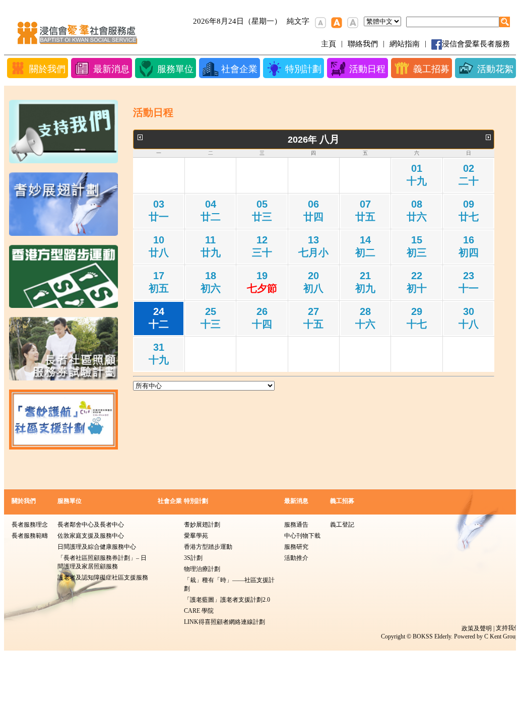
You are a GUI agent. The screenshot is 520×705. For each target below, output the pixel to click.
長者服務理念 (30, 524)
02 (469, 174)
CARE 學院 (199, 610)
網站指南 (404, 44)
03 (159, 210)
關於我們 (24, 500)
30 (469, 318)
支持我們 (508, 627)
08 (417, 210)
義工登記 (342, 524)
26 (262, 318)
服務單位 (69, 500)
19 (262, 282)
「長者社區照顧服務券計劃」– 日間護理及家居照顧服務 (102, 562)
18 (211, 282)
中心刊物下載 (302, 535)
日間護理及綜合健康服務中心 (96, 546)
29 (417, 318)
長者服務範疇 (30, 535)
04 (211, 210)
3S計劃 (193, 557)
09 (469, 210)
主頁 (328, 44)
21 (365, 282)
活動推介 (296, 557)
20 (313, 282)
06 (313, 210)
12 (262, 246)
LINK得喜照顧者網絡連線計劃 (224, 621)
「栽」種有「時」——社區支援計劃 (229, 584)
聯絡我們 (363, 44)
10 (159, 246)
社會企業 (170, 500)
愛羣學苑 (196, 535)
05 (262, 210)
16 (469, 246)
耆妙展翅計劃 (202, 524)
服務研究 (296, 546)
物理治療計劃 (202, 568)
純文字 (298, 21)
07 (365, 210)
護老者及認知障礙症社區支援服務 (102, 577)
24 (159, 318)
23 (469, 282)
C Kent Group (501, 636)
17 (159, 282)
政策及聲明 (477, 628)
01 (417, 174)
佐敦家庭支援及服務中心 (90, 535)
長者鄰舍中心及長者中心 (90, 524)
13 (313, 246)
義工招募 (342, 500)
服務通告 (296, 524)
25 (211, 318)
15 (417, 246)
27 (313, 318)
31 (159, 353)
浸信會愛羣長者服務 (476, 44)
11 (211, 246)
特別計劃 (196, 500)
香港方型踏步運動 (208, 546)
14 (365, 246)
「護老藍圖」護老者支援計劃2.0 (227, 599)
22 (417, 282)
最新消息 (296, 500)
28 (365, 318)
